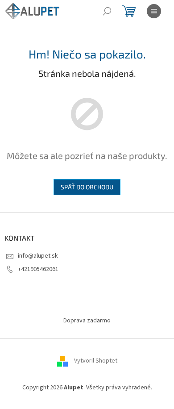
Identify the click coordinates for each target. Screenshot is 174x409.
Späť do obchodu (87, 187)
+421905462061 (38, 269)
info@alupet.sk (38, 255)
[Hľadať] (107, 11)
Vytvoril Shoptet (95, 360)
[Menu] (154, 11)
